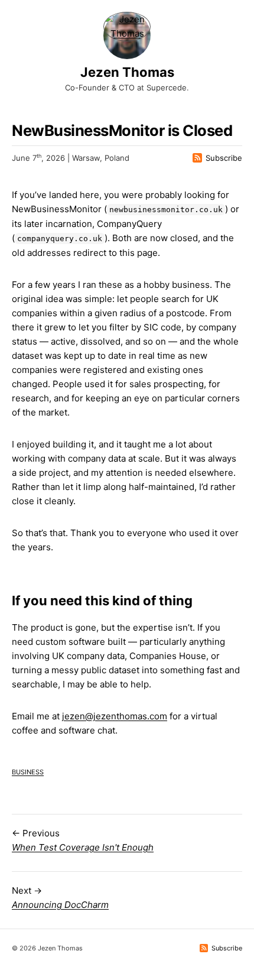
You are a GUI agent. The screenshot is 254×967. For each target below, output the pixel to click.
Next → (60, 897)
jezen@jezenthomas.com (114, 716)
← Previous (83, 840)
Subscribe (224, 158)
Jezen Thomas (127, 72)
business (28, 771)
